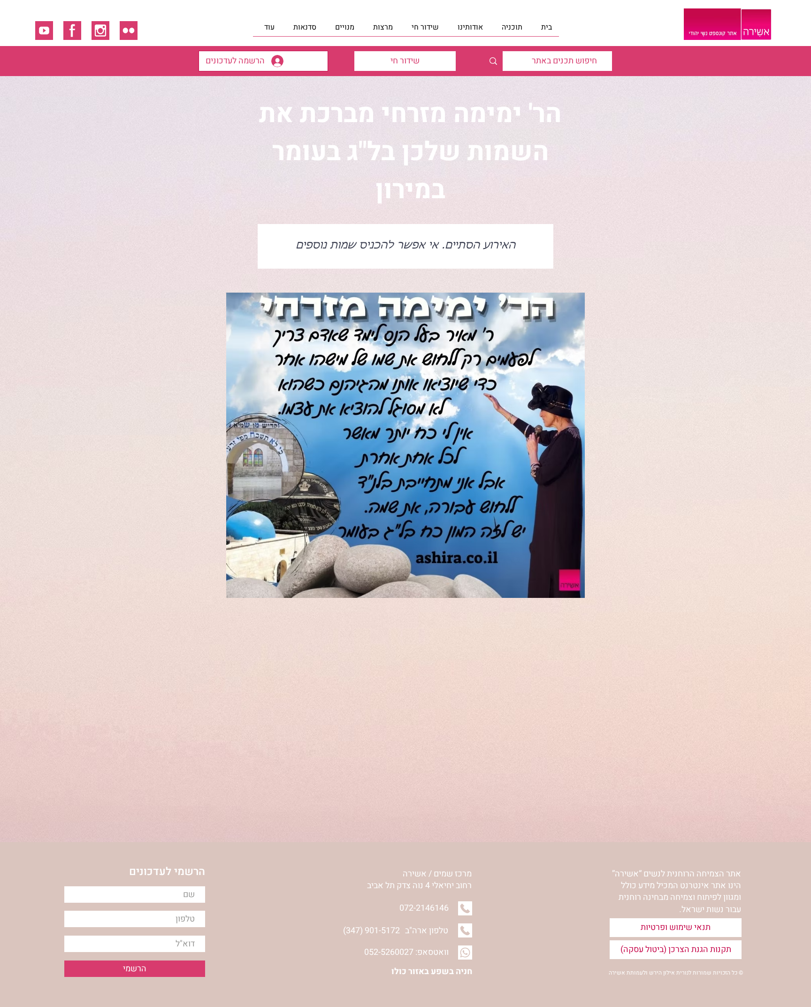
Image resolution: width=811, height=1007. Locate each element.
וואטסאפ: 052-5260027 (406, 952)
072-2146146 (424, 908)
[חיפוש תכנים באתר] (493, 61)
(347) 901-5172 (371, 930)
